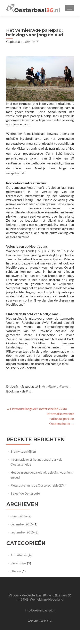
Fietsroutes (18, 563)
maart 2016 (18, 516)
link (29, 391)
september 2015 (22, 532)
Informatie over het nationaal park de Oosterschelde (60, 418)
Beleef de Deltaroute (25, 493)
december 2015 (21, 524)
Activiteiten (49, 386)
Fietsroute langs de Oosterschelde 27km (36, 409)
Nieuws (63, 386)
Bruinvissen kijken (23, 451)
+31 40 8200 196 (40, 621)
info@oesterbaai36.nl (40, 610)
